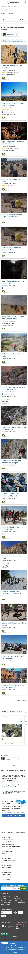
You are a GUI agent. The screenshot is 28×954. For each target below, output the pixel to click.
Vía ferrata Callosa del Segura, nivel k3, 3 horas (13, 104)
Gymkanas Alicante (6, 874)
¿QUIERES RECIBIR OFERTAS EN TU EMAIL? (13, 885)
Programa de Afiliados (6, 900)
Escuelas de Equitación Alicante (9, 863)
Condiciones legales (6, 902)
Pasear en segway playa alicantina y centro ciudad (11, 592)
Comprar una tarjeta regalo (13, 815)
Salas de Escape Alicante (7, 856)
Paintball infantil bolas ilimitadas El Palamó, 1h (11, 528)
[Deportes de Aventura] (13, 2)
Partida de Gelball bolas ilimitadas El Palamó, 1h (11, 495)
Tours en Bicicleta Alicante (7, 851)
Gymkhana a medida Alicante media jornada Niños (13, 317)
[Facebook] (11, 946)
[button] (25, 711)
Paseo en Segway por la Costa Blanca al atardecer (13, 686)
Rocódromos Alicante (6, 879)
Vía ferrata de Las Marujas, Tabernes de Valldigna (12, 461)
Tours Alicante (5, 853)
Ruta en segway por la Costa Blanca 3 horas (12, 657)
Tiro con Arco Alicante (7, 865)
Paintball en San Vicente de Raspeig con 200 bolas (12, 215)
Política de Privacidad (19, 902)
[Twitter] (15, 946)
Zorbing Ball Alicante (6, 870)
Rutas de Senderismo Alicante (8, 860)
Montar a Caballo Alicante (7, 842)
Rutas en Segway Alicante (7, 849)
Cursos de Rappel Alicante (7, 877)
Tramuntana (5, 717)
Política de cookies (5, 904)
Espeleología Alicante (6, 858)
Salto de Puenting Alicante (8, 844)
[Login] (25, 2)
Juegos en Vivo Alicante (7, 872)
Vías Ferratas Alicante (6, 837)
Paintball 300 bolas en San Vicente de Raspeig (11, 249)
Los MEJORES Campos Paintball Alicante (11, 846)
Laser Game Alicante (6, 867)
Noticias (16, 896)
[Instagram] (18, 946)
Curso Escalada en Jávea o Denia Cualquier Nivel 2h (14, 388)
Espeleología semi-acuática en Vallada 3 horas (13, 143)
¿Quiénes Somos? (5, 896)
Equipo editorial (18, 900)
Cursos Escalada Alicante (7, 839)
